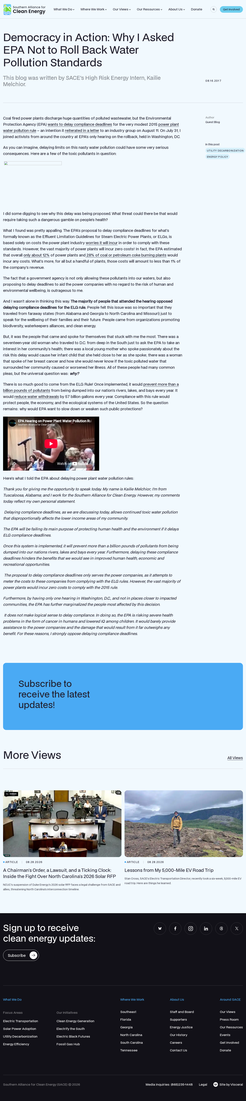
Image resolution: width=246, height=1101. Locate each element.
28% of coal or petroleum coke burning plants (126, 255)
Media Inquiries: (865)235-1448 (169, 1084)
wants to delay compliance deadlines (80, 124)
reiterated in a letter (82, 130)
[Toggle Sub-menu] (73, 9)
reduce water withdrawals (36, 396)
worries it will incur (102, 242)
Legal (203, 1084)
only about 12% (36, 255)
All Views (235, 757)
